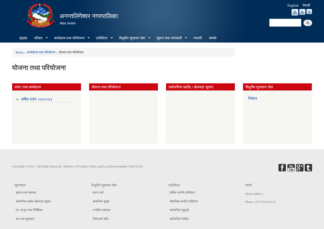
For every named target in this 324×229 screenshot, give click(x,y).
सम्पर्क (212, 37)
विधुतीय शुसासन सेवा (130, 38)
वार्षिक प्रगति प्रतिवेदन (182, 192)
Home (20, 52)
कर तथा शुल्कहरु (25, 219)
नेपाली (306, 5)
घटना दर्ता (98, 192)
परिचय (37, 38)
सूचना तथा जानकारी (167, 38)
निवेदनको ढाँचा (101, 219)
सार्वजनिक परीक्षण (179, 219)
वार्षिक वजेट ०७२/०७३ (36, 99)
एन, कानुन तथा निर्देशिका (29, 210)
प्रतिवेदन (100, 38)
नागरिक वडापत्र (101, 210)
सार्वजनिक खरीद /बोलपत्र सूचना (33, 201)
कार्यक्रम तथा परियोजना (68, 38)
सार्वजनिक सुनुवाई (179, 210)
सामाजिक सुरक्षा (101, 201)
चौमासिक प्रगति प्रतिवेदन (184, 201)
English (293, 5)
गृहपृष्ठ (23, 37)
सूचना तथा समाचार (26, 192)
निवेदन (252, 98)
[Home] (41, 14)
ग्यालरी (197, 37)
